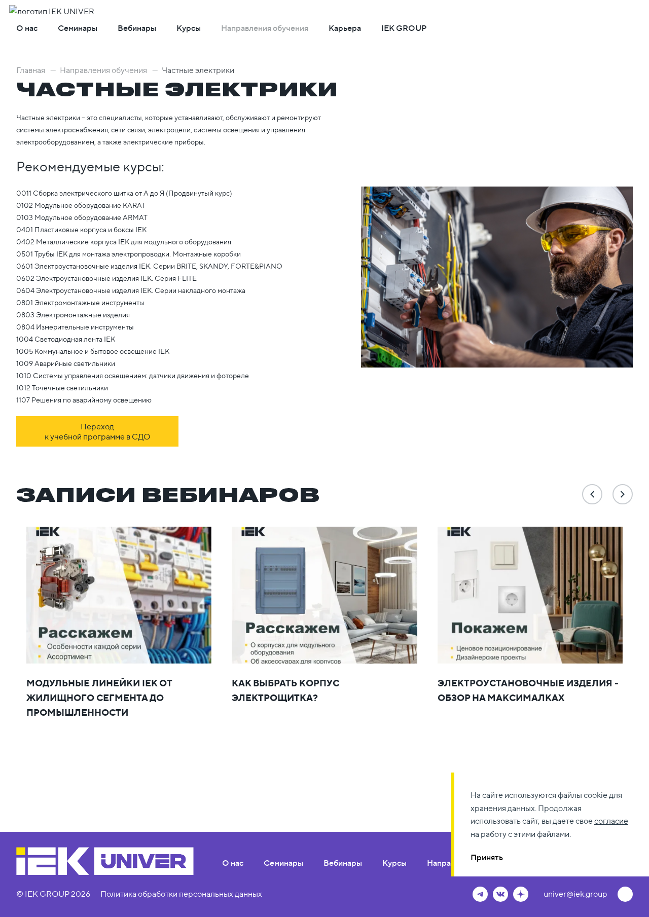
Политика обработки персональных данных (181, 894)
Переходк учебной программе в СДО (97, 431)
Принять (487, 857)
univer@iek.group (575, 894)
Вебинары (137, 28)
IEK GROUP (404, 28)
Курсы (188, 28)
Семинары (77, 28)
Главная (36, 70)
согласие (611, 821)
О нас (27, 28)
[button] (592, 494)
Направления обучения (264, 28)
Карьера (345, 28)
